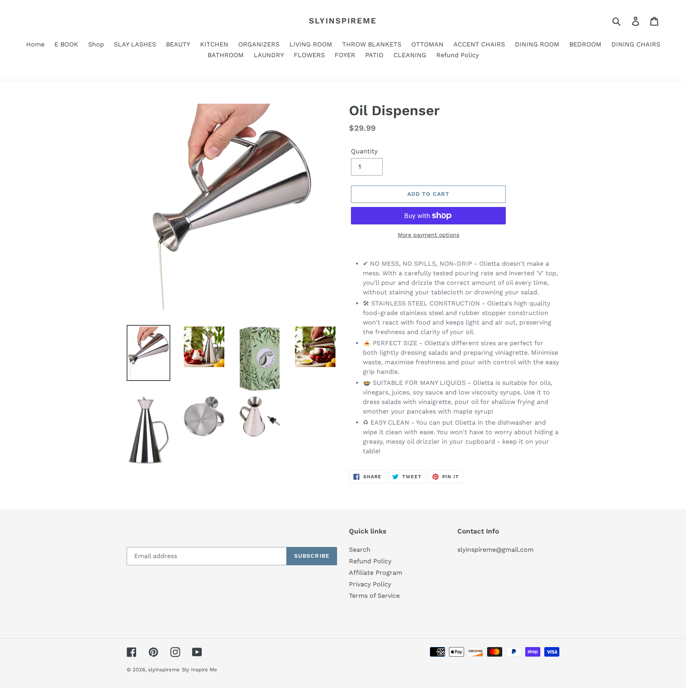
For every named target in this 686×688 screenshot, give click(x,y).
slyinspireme (343, 20)
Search (359, 549)
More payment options (428, 235)
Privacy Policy (370, 584)
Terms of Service (374, 595)
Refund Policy (370, 561)
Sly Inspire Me (199, 670)
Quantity (364, 151)
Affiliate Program (375, 572)
